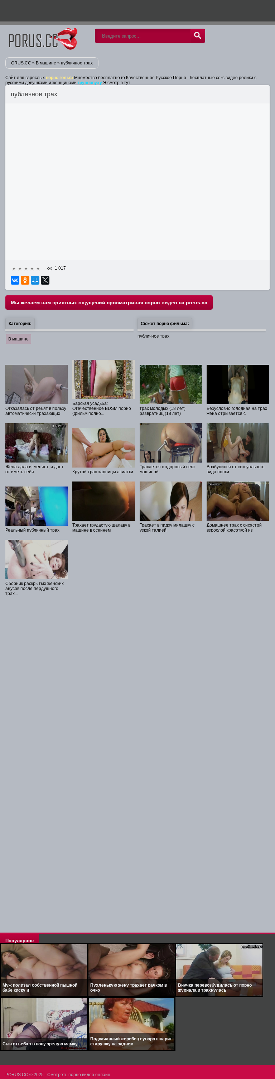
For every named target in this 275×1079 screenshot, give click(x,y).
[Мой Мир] (35, 280)
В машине (18, 339)
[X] (45, 280)
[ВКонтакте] (15, 280)
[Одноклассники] (25, 280)
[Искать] (197, 36)
